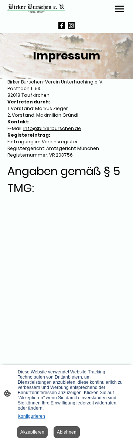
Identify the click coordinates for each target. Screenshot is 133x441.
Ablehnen (66, 432)
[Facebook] (61, 25)
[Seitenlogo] (36, 8)
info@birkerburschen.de (52, 128)
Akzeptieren (32, 432)
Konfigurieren (31, 416)
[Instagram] (71, 25)
